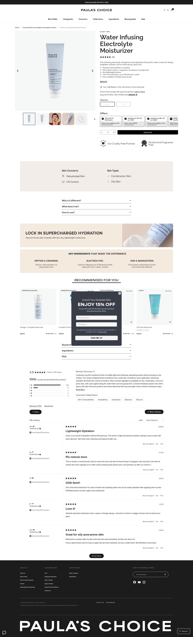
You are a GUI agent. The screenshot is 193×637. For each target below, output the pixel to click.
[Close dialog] (120, 293)
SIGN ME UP (96, 337)
